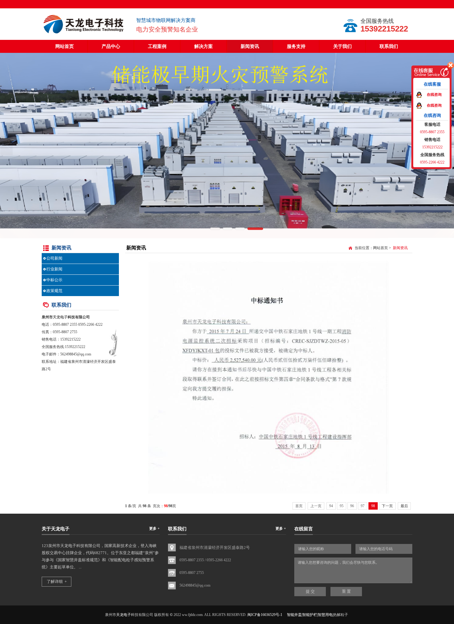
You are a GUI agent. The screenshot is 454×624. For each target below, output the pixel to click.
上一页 (316, 506)
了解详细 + (57, 581)
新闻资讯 (250, 46)
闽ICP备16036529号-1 (264, 615)
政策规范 (54, 290)
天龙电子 (60, 317)
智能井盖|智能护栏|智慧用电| (310, 615)
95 (341, 506)
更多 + (154, 528)
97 (362, 506)
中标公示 (54, 280)
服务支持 (296, 46)
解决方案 (203, 46)
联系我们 (389, 46)
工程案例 (157, 46)
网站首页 (64, 46)
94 (331, 506)
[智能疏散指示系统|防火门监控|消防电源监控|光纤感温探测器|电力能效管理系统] (84, 34)
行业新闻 (54, 269)
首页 (299, 506)
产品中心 (111, 46)
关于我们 (342, 46)
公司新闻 (54, 258)
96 (352, 506)
